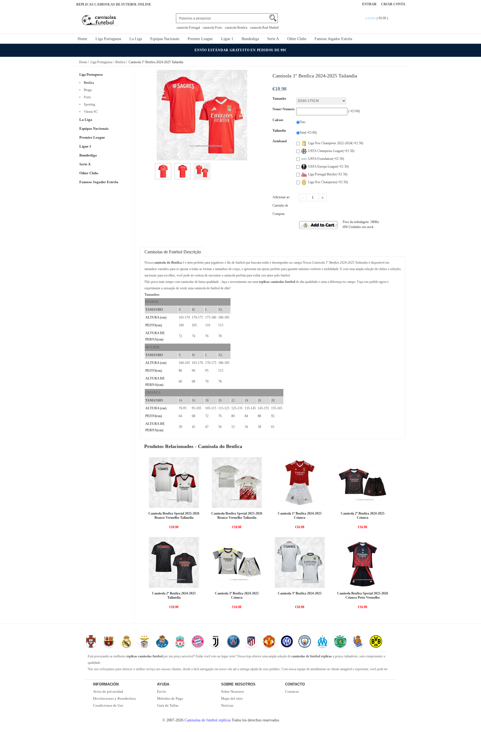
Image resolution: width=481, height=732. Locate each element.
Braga (87, 90)
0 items (371, 18)
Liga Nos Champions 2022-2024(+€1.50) (335, 143)
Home (82, 39)
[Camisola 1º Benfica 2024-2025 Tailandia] (163, 166)
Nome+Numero (284, 109)
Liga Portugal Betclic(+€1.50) (327, 174)
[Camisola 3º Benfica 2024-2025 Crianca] (237, 562)
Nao (302, 122)
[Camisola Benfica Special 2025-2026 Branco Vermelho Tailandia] (174, 482)
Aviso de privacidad (108, 691)
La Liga (135, 39)
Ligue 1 (227, 39)
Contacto (292, 691)
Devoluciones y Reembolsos (114, 698)
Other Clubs (296, 39)
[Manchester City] (304, 642)
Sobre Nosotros (232, 691)
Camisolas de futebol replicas (207, 720)
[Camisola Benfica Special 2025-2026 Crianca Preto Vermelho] (362, 562)
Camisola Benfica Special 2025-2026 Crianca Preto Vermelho (362, 595)
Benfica (120, 62)
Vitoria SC (90, 112)
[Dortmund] (376, 642)
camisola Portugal (188, 28)
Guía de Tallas (167, 705)
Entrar (369, 4)
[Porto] (162, 642)
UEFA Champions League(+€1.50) (331, 151)
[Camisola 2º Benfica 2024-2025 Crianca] (362, 482)
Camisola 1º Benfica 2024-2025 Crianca (300, 515)
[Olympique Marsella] (322, 642)
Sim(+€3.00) (308, 132)
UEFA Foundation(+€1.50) (326, 159)
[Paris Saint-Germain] (233, 642)
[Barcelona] (108, 642)
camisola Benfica (236, 28)
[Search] (272, 17)
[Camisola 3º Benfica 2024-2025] (300, 562)
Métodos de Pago (170, 698)
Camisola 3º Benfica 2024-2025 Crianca (237, 595)
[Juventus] (215, 642)
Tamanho (279, 99)
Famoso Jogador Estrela (333, 39)
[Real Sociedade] (358, 642)
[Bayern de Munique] (198, 642)
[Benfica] (144, 642)
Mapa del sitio (232, 698)
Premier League (200, 39)
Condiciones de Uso (108, 705)
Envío (161, 691)
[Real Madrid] (126, 642)
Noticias (227, 705)
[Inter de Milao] (287, 642)
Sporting (88, 104)
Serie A (273, 39)
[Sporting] (340, 642)
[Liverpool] (180, 642)
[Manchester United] (269, 642)
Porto (86, 97)
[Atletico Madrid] (251, 642)
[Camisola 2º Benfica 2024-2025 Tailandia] (174, 562)
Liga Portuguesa (108, 39)
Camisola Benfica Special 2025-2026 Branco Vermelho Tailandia (173, 515)
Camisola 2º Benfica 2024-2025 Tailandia (174, 595)
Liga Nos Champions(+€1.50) (328, 182)
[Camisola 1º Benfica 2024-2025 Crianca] (300, 482)
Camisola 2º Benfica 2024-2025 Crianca (362, 515)
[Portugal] (91, 642)
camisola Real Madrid (264, 28)
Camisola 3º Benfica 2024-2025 (300, 593)
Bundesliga (250, 39)
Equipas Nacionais (164, 39)
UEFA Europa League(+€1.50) (328, 166)
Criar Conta (393, 4)
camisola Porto (212, 28)
